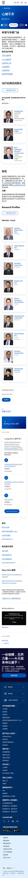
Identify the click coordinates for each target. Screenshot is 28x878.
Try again (14, 622)
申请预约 (6, 399)
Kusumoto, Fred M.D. (18, 281)
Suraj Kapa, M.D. (18, 111)
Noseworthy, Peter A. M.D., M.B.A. (19, 317)
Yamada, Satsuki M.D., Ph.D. (18, 369)
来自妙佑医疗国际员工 (8, 390)
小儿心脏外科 (6, 59)
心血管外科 (6, 70)
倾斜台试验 (5, 551)
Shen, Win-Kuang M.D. (19, 334)
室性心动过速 (5, 527)
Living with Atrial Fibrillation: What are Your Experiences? (13, 465)
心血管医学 (6, 67)
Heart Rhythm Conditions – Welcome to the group (13, 482)
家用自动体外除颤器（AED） (10, 531)
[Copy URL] (22, 618)
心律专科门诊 (6, 63)
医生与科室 (14, 25)
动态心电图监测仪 (7, 559)
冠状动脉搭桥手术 (7, 555)
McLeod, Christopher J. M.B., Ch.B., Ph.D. (19, 300)
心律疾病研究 (8, 183)
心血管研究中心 (18, 185)
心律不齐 (8, 14)
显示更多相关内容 (7, 539)
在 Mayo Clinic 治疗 (7, 394)
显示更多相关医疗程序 (8, 563)
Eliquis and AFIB (8, 499)
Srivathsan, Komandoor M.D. (18, 352)
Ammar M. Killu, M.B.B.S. (18, 130)
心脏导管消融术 (6, 535)
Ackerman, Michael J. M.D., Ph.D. (18, 230)
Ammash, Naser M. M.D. (19, 246)
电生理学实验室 (7, 74)
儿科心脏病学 (6, 55)
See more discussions (12, 511)
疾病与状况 (7, 8)
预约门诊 (7, 19)
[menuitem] (13, 25)
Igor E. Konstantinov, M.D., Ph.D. (18, 149)
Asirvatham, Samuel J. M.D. (18, 264)
